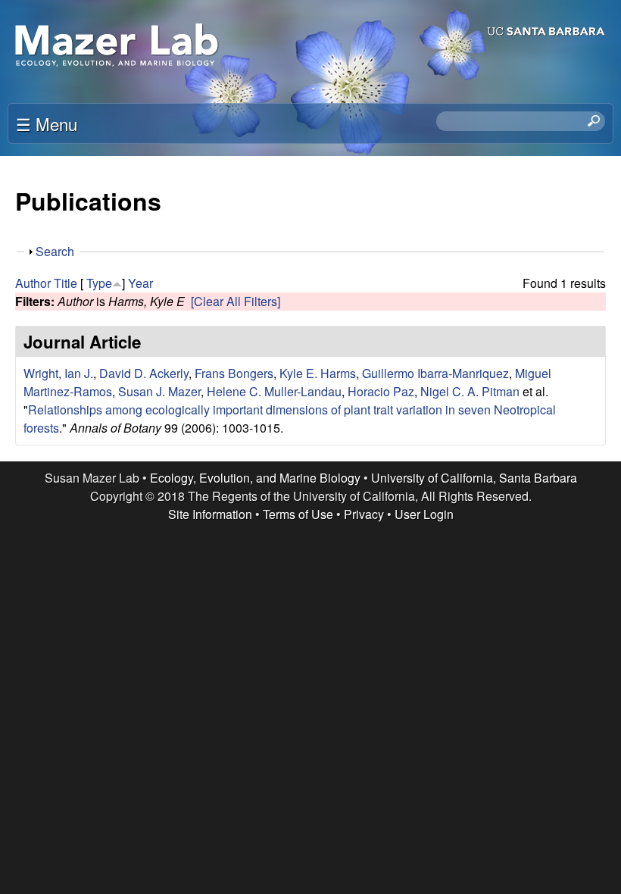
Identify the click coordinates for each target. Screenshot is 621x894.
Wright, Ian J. (58, 373)
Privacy (364, 514)
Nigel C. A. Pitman (470, 391)
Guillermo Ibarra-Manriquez (435, 373)
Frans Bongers (234, 373)
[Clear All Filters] (235, 301)
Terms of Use (298, 514)
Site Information (210, 514)
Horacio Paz (381, 391)
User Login (424, 514)
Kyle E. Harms (317, 373)
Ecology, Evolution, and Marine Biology (255, 477)
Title (65, 283)
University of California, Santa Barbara (474, 477)
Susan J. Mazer (159, 391)
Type (99, 283)
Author (33, 283)
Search (55, 251)
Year (140, 283)
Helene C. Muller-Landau (274, 391)
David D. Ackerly (144, 373)
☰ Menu (46, 123)
